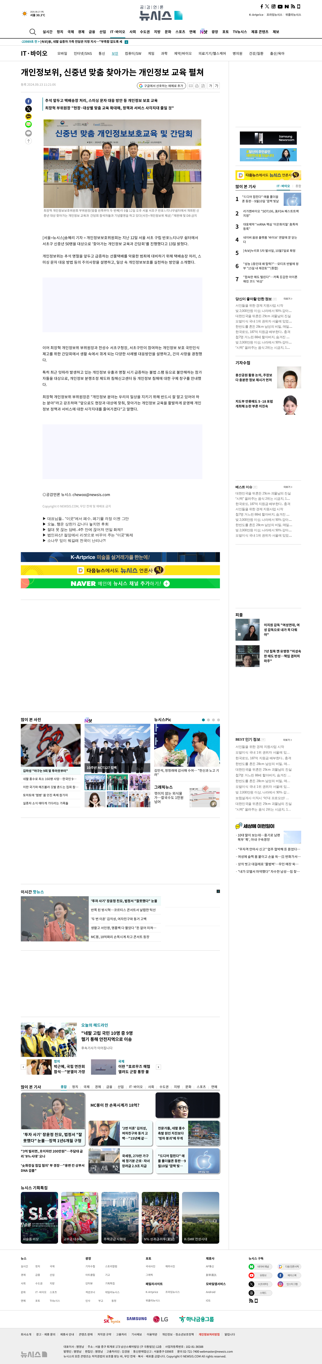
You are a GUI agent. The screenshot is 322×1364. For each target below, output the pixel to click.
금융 (92, 31)
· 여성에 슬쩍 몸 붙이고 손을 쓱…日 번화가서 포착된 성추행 (268, 856)
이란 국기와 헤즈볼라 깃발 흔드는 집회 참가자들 (52, 787)
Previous (23, 1067)
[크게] (217, 86)
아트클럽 (90, 1275)
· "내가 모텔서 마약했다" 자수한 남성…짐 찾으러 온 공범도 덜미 (268, 871)
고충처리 (121, 1334)
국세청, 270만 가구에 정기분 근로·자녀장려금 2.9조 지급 (136, 1160)
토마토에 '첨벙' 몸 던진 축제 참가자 (45, 795)
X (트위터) (263, 1284)
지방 (157, 31)
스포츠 (180, 31)
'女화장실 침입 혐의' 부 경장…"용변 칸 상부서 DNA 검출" (53, 1168)
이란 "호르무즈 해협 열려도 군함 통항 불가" (134, 1071)
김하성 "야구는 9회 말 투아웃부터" (45, 770)
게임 (151, 53)
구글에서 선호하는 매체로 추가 (163, 86)
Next (158, 1067)
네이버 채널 (263, 1266)
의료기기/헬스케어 (212, 53)
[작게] (210, 86)
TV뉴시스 (240, 31)
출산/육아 (277, 53)
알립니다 (230, 1334)
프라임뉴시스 (274, 14)
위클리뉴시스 (293, 14)
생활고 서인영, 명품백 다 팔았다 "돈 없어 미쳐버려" (125, 927)
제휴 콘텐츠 (260, 31)
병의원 (237, 53)
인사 (87, 1301)
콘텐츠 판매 (86, 1334)
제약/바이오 (183, 53)
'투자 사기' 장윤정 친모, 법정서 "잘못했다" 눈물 (123, 900)
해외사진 (170, 1266)
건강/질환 (256, 53)
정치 (60, 31)
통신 (102, 53)
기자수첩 (242, 363)
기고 (107, 1275)
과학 (164, 53)
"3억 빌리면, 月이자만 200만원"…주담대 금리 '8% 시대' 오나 (52, 1154)
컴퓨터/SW (133, 53)
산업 (102, 31)
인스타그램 (292, 1284)
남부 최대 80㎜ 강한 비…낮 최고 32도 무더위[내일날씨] (66, 42)
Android (210, 1292)
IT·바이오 (117, 31)
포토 (225, 31)
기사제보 (136, 1334)
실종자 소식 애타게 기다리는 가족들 (45, 803)
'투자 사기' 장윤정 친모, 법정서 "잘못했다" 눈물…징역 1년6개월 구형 (52, 1137)
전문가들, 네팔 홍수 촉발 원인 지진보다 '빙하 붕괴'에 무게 (171, 1133)
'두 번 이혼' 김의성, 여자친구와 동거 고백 (119, 918)
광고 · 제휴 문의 (45, 1334)
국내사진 (150, 1266)
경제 (81, 31)
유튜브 (263, 1275)
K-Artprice (256, 14)
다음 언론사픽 (292, 1266)
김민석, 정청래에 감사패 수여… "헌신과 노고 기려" (186, 772)
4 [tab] (218, 719)
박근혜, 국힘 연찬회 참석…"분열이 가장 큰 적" (69, 1071)
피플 (239, 615)
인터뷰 (89, 1283)
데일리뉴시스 (112, 1292)
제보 (276, 31)
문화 (168, 31)
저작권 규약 (104, 1334)
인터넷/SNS (83, 53)
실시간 (48, 31)
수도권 (145, 31)
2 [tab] (208, 719)
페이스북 (292, 1275)
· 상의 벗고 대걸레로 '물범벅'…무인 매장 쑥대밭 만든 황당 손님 (268, 864)
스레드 (263, 1293)
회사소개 (26, 1334)
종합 (64, 1086)
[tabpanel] (187, 751)
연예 (192, 31)
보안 (115, 53)
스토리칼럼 (111, 1266)
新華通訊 (211, 1275)
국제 (70, 31)
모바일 (62, 53)
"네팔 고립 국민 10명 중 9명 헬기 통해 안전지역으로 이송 (107, 1036)
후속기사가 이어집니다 (97, 1048)
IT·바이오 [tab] (283, 186)
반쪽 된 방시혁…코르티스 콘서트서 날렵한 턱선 (123, 909)
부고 (100, 1301)
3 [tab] (213, 719)
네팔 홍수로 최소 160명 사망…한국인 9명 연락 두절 (52, 779)
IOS (208, 1300)
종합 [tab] (298, 186)
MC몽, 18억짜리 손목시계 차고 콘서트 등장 (120, 936)
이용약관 (152, 1334)
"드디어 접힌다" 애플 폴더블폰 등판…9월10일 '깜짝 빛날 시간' (172, 1160)
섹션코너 (90, 1292)
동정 (113, 1301)
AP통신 (210, 1266)
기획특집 (110, 1283)
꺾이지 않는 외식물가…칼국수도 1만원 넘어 (169, 797)
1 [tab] (203, 719)
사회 (132, 31)
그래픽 (149, 1275)
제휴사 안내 (67, 1334)
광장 (215, 31)
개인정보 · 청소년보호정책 (178, 1334)
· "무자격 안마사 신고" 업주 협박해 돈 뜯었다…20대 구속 (268, 849)
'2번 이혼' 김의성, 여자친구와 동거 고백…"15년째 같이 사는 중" (135, 1133)
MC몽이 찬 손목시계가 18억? (114, 1105)
